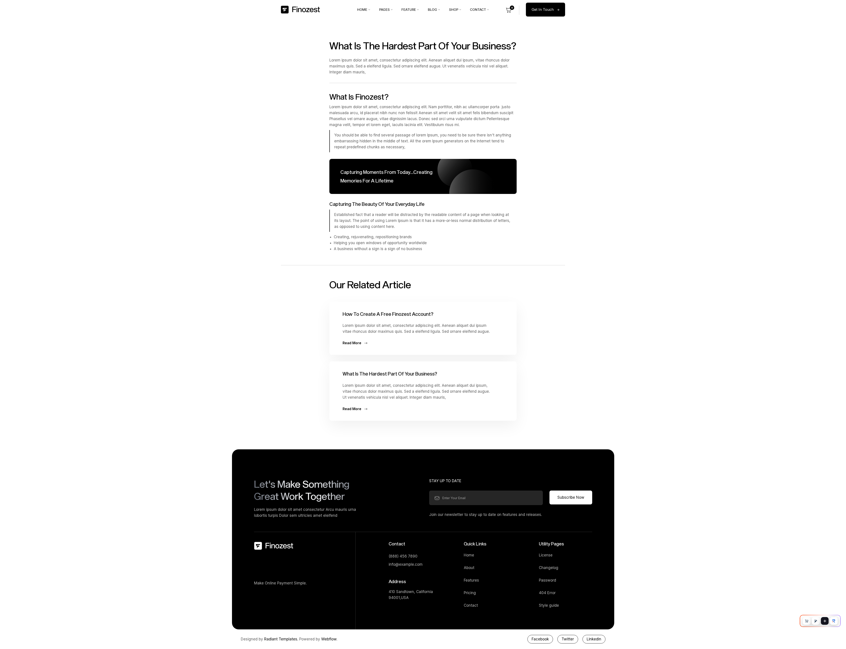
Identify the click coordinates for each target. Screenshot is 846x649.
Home (469, 555)
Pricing (470, 593)
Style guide (549, 605)
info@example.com (406, 564)
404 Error (547, 593)
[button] (363, 9)
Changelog (548, 567)
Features (471, 580)
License (546, 555)
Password (547, 580)
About (469, 567)
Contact (471, 605)
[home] (315, 10)
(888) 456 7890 (403, 556)
